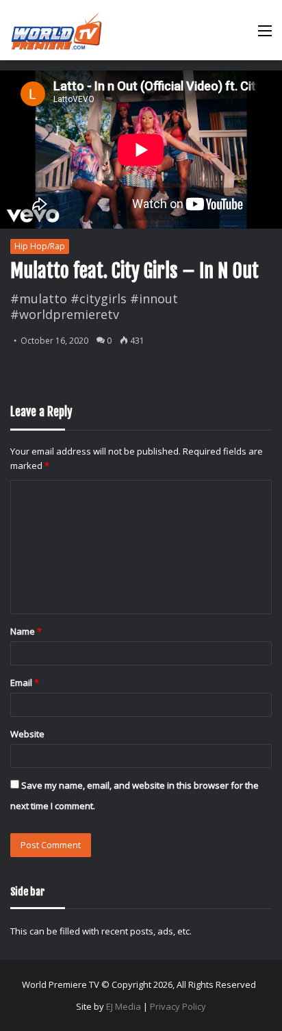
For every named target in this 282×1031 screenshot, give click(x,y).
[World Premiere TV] (56, 30)
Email (24, 682)
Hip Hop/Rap (39, 246)
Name (26, 631)
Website (27, 734)
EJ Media (123, 1006)
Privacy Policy (178, 1006)
